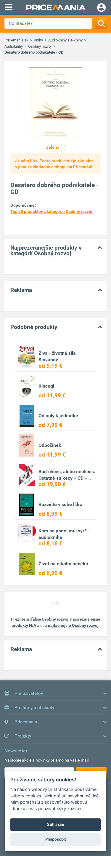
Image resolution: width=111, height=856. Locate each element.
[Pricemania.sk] (55, 7)
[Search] (101, 23)
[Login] (101, 8)
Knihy (38, 40)
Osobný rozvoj (40, 46)
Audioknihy (13, 46)
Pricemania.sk (16, 40)
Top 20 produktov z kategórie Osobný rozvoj (51, 211)
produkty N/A (24, 625)
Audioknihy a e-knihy (65, 40)
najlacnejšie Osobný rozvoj (73, 625)
